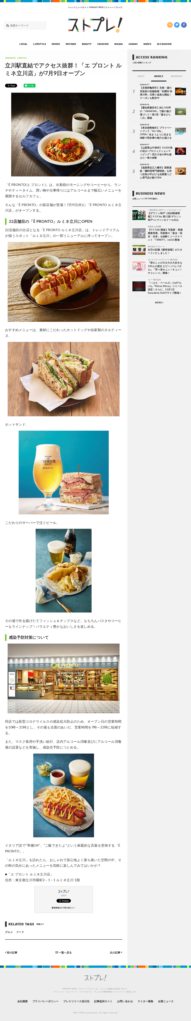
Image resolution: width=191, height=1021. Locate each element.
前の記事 (11, 952)
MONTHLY (177, 76)
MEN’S (147, 44)
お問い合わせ (125, 1001)
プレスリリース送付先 (76, 1001)
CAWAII (133, 44)
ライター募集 (145, 1001)
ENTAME (71, 44)
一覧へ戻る (65, 952)
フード (20, 932)
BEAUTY (87, 44)
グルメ (9, 932)
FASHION (103, 44)
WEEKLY (158, 76)
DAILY (141, 76)
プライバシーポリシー (45, 1001)
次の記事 (115, 952)
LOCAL (23, 44)
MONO (56, 44)
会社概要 (22, 1001)
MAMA (118, 44)
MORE (158, 302)
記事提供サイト (103, 1001)
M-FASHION (164, 44)
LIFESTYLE (39, 44)
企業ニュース (166, 1001)
